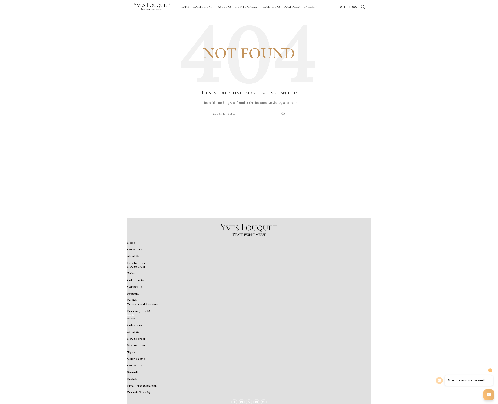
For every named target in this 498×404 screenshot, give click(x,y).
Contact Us (134, 287)
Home (131, 242)
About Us (133, 256)
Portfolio (133, 293)
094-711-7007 (348, 7)
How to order (136, 263)
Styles (131, 273)
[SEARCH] (283, 113)
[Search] (363, 7)
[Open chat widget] (488, 394)
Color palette (136, 280)
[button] (249, 315)
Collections (134, 249)
